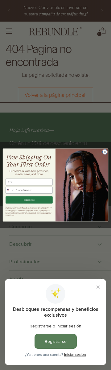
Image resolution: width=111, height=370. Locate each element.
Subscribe (29, 199)
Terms (12, 215)
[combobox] (10, 190)
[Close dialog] (104, 152)
